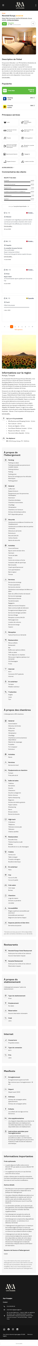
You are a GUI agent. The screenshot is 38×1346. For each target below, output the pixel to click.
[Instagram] (13, 1329)
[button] (5, 41)
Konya (3, 13)
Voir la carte (19, 1343)
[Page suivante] (29, 326)
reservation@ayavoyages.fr (14, 1309)
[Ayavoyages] (10, 1288)
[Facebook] (8, 1329)
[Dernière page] (32, 326)
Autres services (7, 167)
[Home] (4, 1329)
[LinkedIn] (17, 1329)
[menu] (36, 5)
